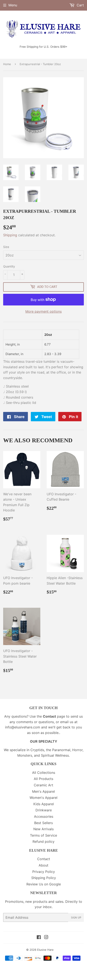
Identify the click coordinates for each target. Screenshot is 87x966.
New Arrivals (43, 829)
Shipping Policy (43, 878)
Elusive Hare (45, 949)
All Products (43, 779)
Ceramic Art (43, 785)
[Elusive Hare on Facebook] (39, 937)
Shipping (10, 235)
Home (7, 64)
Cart (80, 5)
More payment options (43, 311)
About (43, 865)
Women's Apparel (43, 797)
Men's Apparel (43, 791)
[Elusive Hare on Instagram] (46, 937)
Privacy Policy (43, 871)
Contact (43, 859)
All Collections (43, 772)
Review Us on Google (43, 884)
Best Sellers (43, 823)
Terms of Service (43, 835)
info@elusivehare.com (22, 727)
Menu (12, 5)
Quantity (9, 266)
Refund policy (43, 841)
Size (6, 247)
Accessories (43, 816)
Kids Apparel (43, 804)
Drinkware (43, 810)
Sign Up (76, 917)
